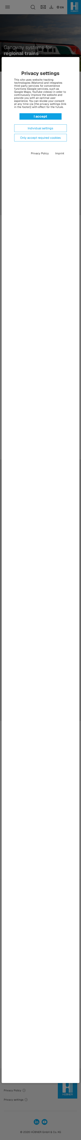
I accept (40, 116)
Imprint (59, 153)
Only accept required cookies (40, 138)
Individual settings (40, 128)
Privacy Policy (40, 153)
